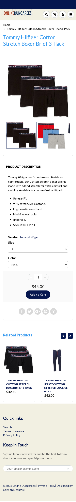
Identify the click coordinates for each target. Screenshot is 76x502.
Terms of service (13, 431)
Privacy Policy (11, 435)
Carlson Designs (13, 489)
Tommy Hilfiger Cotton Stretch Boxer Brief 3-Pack (19, 384)
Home (7, 24)
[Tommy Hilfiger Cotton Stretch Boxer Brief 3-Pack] (38, 91)
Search (7, 427)
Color (12, 258)
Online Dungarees (24, 485)
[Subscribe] (67, 468)
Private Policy (46, 485)
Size (11, 242)
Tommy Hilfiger (29, 237)
